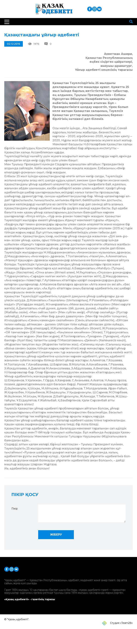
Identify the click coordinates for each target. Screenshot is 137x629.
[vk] (99, 9)
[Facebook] (89, 9)
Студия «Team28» (121, 623)
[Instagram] (94, 9)
